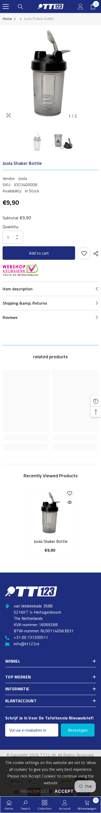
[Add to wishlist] (84, 253)
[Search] (20, 7)
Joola (22, 178)
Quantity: (11, 226)
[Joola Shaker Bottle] (50, 512)
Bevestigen (78, 730)
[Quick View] (70, 502)
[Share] (94, 253)
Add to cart (39, 253)
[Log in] (80, 6)
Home (7, 18)
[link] (26, 437)
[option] (50, 73)
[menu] (6, 6)
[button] (83, 116)
